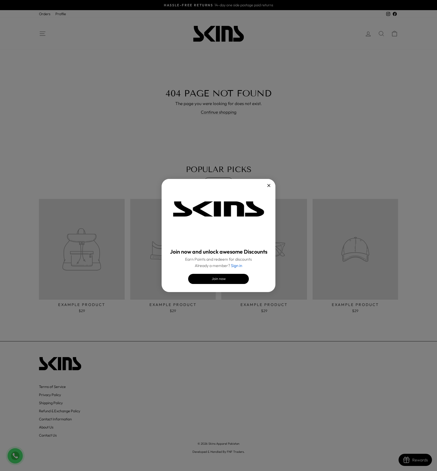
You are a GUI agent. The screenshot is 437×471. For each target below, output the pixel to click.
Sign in (236, 265)
